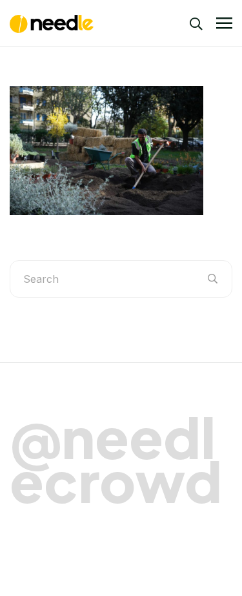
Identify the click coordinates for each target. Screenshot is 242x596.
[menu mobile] (224, 24)
